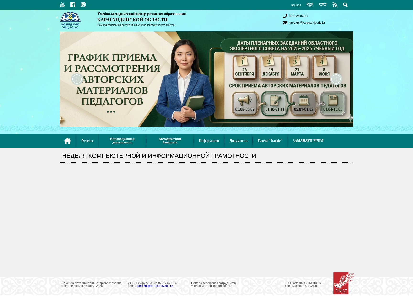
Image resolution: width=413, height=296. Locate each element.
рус (298, 4)
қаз (293, 4)
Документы (238, 141)
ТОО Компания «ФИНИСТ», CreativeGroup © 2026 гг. (303, 284)
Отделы (87, 141)
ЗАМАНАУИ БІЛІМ (308, 141)
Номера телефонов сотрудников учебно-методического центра (135, 24)
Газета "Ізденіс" (270, 141)
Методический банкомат (170, 140)
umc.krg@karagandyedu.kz (307, 22)
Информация (209, 141)
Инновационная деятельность (122, 140)
